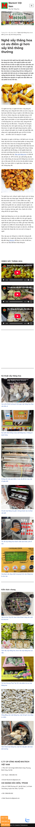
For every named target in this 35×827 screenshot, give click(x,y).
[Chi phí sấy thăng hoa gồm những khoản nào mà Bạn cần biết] (17, 508)
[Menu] (31, 5)
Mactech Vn (10, 825)
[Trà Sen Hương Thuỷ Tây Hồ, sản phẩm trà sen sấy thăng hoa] (17, 681)
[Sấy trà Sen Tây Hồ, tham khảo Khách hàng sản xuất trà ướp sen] (17, 615)
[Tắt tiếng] (28, 280)
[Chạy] (4, 280)
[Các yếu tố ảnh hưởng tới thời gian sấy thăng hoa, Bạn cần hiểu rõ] (17, 402)
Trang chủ (4, 32)
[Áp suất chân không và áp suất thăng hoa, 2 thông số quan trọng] (17, 430)
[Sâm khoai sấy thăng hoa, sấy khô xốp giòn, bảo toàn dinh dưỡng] (17, 744)
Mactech (12, 240)
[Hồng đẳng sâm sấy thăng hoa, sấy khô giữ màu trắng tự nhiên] (17, 713)
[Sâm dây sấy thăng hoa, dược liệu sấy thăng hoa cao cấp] (17, 648)
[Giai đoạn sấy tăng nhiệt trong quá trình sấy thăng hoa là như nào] (17, 572)
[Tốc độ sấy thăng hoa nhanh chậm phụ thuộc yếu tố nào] (17, 539)
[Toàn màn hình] (31, 280)
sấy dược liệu (12, 32)
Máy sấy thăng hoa (20, 154)
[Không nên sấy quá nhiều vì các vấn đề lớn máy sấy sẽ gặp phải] (17, 477)
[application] (17, 273)
